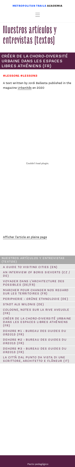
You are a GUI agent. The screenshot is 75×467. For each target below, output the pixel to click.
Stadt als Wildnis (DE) (23, 304)
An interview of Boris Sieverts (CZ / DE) (36, 274)
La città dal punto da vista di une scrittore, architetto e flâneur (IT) (36, 359)
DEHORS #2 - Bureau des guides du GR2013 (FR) (34, 341)
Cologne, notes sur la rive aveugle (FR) (36, 311)
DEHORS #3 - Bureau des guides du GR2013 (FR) (34, 350)
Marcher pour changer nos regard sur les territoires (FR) (36, 291)
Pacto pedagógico (37, 464)
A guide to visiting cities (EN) (30, 267)
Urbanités (25, 88)
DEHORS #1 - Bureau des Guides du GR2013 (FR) (34, 332)
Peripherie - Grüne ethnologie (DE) (35, 299)
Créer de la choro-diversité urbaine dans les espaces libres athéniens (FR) (37, 321)
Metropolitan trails (29, 6)
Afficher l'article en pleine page (25, 237)
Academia (54, 6)
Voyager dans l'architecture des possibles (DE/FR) (34, 283)
